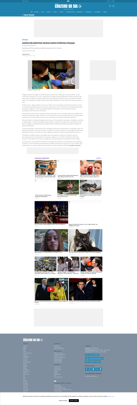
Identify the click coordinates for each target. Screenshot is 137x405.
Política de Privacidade (59, 348)
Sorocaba (36, 12)
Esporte (61, 12)
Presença (25, 386)
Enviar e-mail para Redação (92, 355)
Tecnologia (25, 390)
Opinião (48, 12)
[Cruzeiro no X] (97, 369)
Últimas (105, 12)
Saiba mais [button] (111, 396)
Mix (24, 375)
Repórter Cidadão (58, 360)
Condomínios (26, 356)
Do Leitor (25, 359)
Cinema (24, 354)
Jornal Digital (97, 12)
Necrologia (25, 383)
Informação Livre (26, 371)
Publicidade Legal (58, 359)
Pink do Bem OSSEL (58, 377)
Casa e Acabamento (27, 353)
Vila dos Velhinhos (58, 391)
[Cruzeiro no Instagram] (89, 369)
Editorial (25, 366)
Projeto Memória (57, 347)
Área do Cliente (25, 1)
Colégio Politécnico (58, 386)
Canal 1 (24, 351)
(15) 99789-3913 (95, 348)
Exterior (24, 368)
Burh (55, 375)
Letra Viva (25, 372)
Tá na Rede (25, 389)
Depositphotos (57, 374)
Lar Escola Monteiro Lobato (60, 388)
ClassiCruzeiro (57, 366)
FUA (55, 381)
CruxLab (55, 371)
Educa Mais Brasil (27, 362)
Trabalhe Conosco (58, 362)
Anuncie (108, 1)
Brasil (24, 350)
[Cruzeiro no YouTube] (93, 369)
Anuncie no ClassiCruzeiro (59, 357)
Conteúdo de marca (70, 12)
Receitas (25, 380)
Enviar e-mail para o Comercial (93, 361)
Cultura (55, 12)
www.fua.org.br (57, 385)
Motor (24, 377)
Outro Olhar (25, 384)
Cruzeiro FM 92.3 (57, 369)
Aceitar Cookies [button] (74, 400)
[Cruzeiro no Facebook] (86, 369)
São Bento (25, 387)
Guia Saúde (25, 369)
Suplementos (79, 12)
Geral (42, 12)
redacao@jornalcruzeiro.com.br (28, 55)
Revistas (25, 381)
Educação (25, 360)
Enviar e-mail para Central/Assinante (94, 358)
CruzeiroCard (57, 368)
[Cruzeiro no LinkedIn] (100, 369)
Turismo (25, 392)
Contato (113, 1)
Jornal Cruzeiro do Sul (68, 5)
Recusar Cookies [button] (63, 400)
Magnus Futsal (26, 374)
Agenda (24, 347)
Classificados (88, 12)
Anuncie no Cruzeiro (58, 356)
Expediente (56, 345)
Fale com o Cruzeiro (58, 353)
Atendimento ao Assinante (59, 354)
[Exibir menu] (113, 6)
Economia (25, 365)
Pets (24, 378)
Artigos (24, 348)
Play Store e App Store (91, 376)
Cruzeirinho (25, 357)
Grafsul (55, 372)
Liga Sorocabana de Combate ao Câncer (62, 389)
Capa (31, 12)
